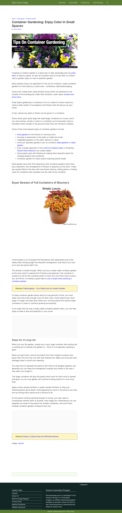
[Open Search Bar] (107, 2)
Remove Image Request (20, 499)
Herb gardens (23, 134)
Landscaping (20, 18)
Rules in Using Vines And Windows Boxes (40, 436)
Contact (15, 493)
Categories (84, 485)
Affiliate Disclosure (18, 507)
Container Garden (31, 18)
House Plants (73, 2)
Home (13, 18)
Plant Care (62, 2)
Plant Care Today (20, 2)
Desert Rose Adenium (26, 151)
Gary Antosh (17, 29)
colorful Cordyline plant (53, 148)
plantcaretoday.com (59, 511)
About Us (15, 496)
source (21, 443)
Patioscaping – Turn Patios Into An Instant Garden (44, 288)
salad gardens (62, 143)
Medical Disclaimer (18, 504)
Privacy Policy (17, 501)
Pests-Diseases (98, 2)
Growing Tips (85, 2)
